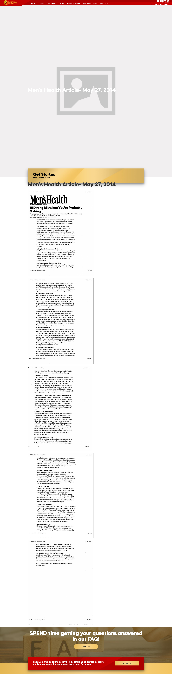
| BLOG (61, 3)
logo (10, 2)
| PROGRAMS (51, 3)
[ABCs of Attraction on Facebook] (158, 1)
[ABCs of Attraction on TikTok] (161, 1)
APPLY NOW (127, 663)
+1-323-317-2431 (162, 4)
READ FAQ (86, 646)
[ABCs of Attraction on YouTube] (164, 1)
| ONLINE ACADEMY (73, 3)
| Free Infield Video (90, 3)
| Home (33, 3)
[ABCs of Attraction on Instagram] (168, 1)
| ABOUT (42, 3)
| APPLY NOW (104, 3)
